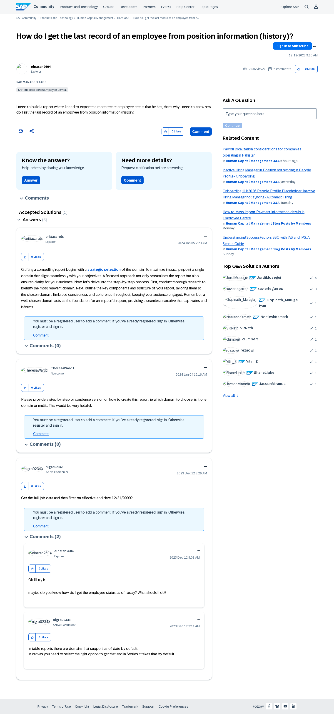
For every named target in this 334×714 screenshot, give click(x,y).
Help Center (185, 7)
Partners (149, 7)
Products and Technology (79, 7)
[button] (298, 69)
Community (43, 6)
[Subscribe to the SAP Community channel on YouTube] (285, 706)
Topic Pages (209, 7)
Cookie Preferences (173, 706)
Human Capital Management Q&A (253, 161)
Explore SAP (290, 7)
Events (166, 7)
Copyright (82, 706)
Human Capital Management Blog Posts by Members (268, 223)
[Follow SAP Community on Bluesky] (277, 706)
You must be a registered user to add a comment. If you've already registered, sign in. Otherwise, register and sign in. (109, 324)
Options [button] (315, 46)
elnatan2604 (41, 66)
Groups (108, 7)
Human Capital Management (95, 18)
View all (229, 396)
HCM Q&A (123, 18)
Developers (128, 7)
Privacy (42, 706)
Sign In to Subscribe (293, 46)
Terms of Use (61, 706)
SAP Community (26, 18)
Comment (200, 132)
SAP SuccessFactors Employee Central (42, 89)
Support (148, 706)
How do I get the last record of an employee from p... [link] (166, 18)
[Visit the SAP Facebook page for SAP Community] (269, 706)
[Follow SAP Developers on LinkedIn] (293, 706)
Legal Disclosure (105, 706)
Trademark (130, 706)
